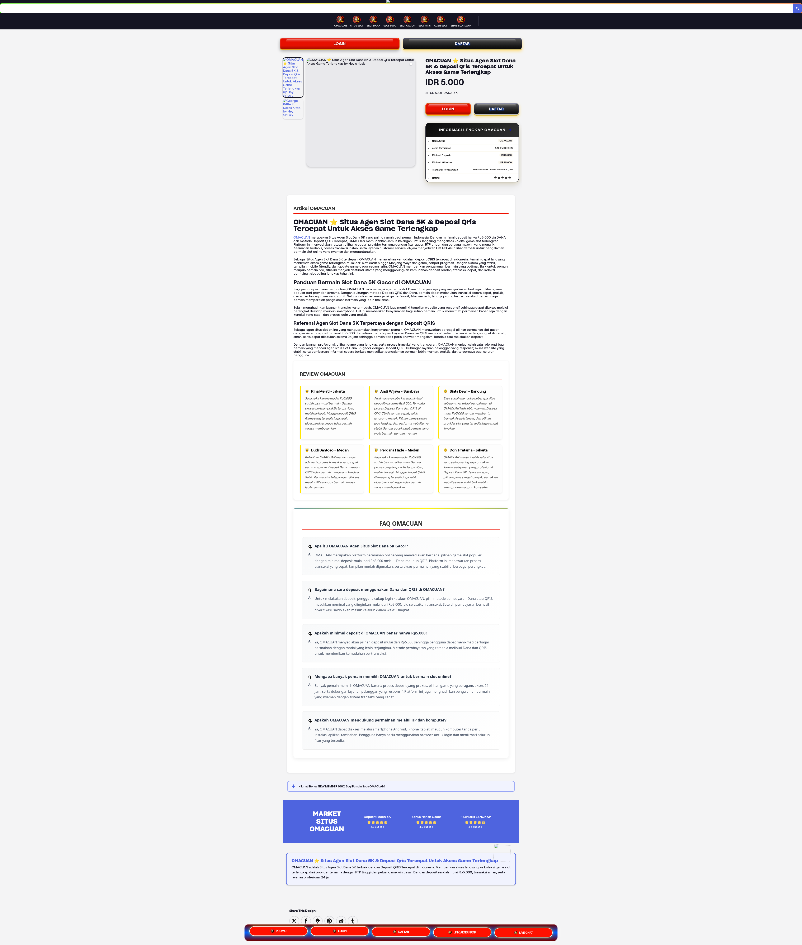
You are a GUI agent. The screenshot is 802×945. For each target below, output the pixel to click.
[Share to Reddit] (341, 920)
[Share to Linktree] (318, 920)
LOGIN (340, 44)
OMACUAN (301, 237)
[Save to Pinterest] (329, 920)
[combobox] (396, 8)
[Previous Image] (309, 113)
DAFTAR (462, 44)
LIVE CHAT (526, 931)
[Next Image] (412, 113)
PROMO (281, 931)
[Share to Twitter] (294, 920)
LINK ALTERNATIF (465, 931)
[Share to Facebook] (306, 920)
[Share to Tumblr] (353, 920)
